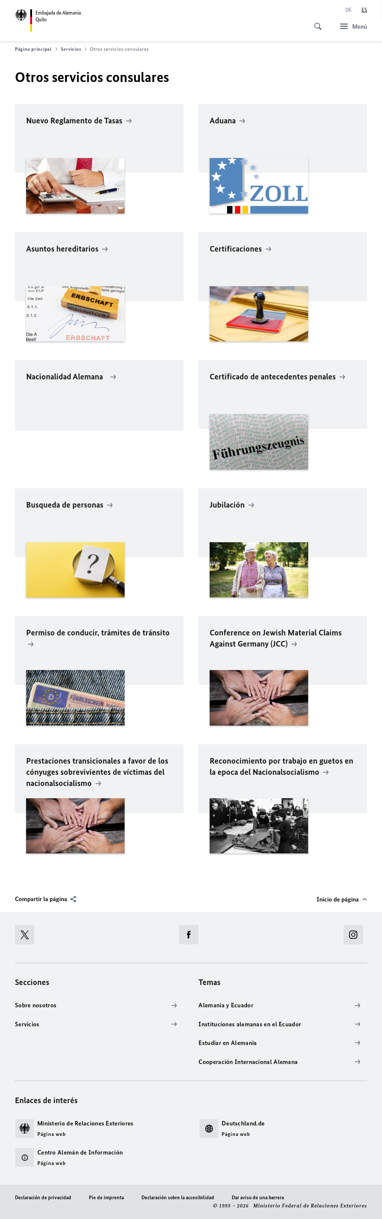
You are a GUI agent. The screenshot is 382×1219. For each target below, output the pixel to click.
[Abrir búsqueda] (315, 22)
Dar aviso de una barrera (258, 1197)
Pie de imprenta (106, 1197)
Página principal (33, 49)
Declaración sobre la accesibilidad (177, 1197)
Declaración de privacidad (43, 1197)
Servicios (71, 49)
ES (364, 10)
